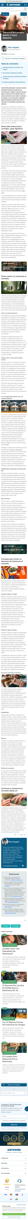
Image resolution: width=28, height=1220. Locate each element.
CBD (3, 483)
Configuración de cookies (14, 1217)
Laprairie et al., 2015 (7, 489)
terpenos (12, 449)
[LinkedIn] (23, 865)
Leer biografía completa (10, 866)
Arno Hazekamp (11, 54)
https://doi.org (7, 886)
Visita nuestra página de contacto (20, 1189)
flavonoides (18, 449)
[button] (4, 48)
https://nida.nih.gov (8, 907)
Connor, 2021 (5, 185)
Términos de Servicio (11, 1128)
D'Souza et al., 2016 (7, 230)
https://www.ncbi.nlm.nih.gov (16, 896)
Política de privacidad (21, 1204)
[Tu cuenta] (24, 4)
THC (2, 154)
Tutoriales (15, 926)
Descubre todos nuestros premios (14, 1144)
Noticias (6, 926)
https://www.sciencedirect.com (16, 879)
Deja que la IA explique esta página (15, 58)
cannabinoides (15, 239)
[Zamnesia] (13, 5)
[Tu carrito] (26, 4)
